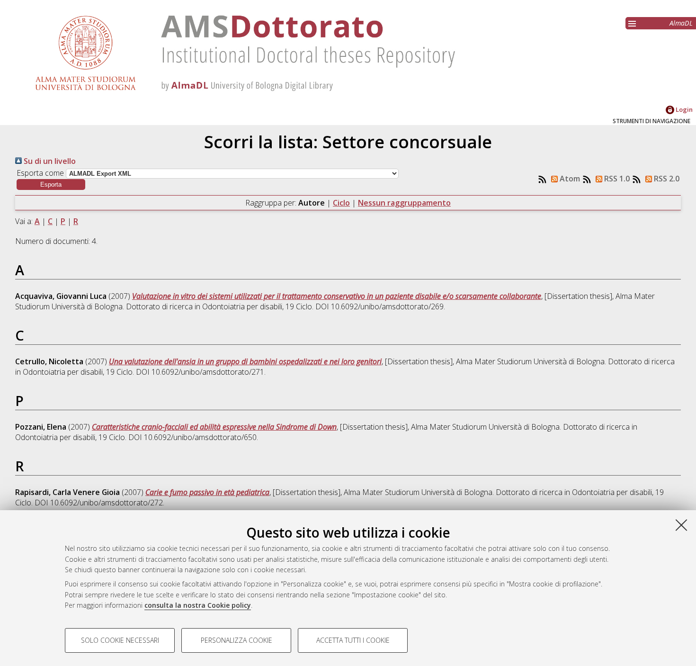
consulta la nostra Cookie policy (197, 605)
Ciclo (341, 203)
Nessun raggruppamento (404, 203)
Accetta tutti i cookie (353, 640)
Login (683, 109)
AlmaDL (681, 22)
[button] (51, 184)
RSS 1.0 (616, 178)
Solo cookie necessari (120, 640)
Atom (569, 178)
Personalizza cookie (236, 640)
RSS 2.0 (665, 178)
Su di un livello (49, 161)
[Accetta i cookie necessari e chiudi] (681, 524)
